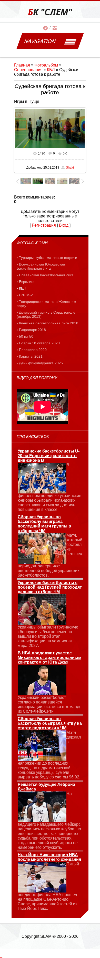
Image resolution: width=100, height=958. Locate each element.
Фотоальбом (46, 65)
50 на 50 (26, 336)
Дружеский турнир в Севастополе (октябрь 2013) (46, 314)
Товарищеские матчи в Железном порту (46, 304)
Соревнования (28, 70)
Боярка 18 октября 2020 (39, 343)
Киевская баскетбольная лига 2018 (48, 323)
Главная (22, 65)
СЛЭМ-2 (26, 295)
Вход (63, 225)
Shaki (70, 167)
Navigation (39, 41)
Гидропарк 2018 (32, 330)
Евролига (27, 282)
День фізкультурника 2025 (41, 363)
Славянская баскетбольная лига (46, 275)
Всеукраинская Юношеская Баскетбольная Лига (41, 266)
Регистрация (44, 225)
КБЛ (51, 70)
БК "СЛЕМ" (50, 12)
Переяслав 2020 (33, 350)
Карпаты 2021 (31, 356)
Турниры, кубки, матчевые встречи (48, 258)
